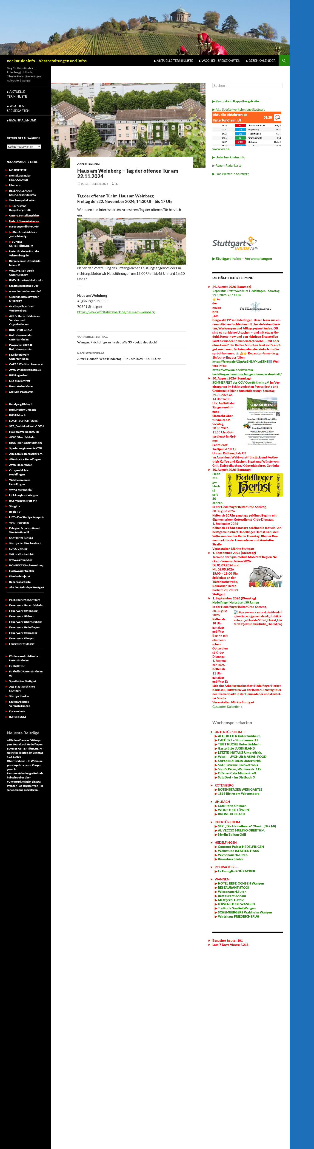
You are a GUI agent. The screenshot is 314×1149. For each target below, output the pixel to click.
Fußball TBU (17, 666)
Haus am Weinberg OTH (24, 431)
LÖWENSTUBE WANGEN (236, 904)
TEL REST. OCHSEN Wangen (243, 883)
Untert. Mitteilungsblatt (24, 215)
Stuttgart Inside (19, 696)
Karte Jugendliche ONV (24, 226)
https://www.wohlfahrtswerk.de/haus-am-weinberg (116, 312)
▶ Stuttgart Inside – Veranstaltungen (242, 258)
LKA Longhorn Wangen (23, 495)
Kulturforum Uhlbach (22, 409)
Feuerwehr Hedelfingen (24, 627)
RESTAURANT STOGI (233, 887)
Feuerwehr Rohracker (23, 633)
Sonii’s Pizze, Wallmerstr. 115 (239, 769)
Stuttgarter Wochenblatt (25, 543)
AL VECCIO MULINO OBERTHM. (241, 830)
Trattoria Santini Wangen (236, 908)
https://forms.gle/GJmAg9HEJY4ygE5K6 (240, 361)
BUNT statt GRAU (20, 329)
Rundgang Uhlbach (20, 404)
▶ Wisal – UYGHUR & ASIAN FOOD (240, 757)
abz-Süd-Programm (21, 391)
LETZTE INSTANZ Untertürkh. (240, 752)
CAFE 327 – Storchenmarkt (26, 364)
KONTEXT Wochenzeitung (26, 565)
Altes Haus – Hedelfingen (25, 459)
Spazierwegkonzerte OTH (25, 448)
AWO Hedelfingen (20, 464)
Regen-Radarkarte (228, 165)
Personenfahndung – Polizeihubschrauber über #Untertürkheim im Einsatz (25, 777)
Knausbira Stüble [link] (230, 859)
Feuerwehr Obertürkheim (25, 622)
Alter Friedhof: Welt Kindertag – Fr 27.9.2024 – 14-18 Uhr (119, 356)
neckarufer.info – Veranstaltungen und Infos (47, 60)
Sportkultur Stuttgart (22, 681)
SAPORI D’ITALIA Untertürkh (239, 761)
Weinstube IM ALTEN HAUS (238, 851)
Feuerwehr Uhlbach (21, 616)
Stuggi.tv (14, 506)
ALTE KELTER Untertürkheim (239, 736)
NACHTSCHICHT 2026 (23, 420)
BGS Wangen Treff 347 (23, 500)
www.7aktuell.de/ (20, 560)
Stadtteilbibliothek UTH (24, 285)
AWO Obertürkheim (22, 437)
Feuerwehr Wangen (21, 638)
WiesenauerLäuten (231, 891)
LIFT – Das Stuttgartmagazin (26, 517)
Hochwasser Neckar (21, 571)
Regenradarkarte (20, 582)
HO (220, 883)
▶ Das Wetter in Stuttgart (230, 174)
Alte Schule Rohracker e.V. (26, 453)
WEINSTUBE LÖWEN (233, 810)
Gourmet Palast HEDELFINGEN (241, 846)
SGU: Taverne (237, 765)
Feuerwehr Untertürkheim (26, 605)
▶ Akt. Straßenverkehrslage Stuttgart (238, 109)
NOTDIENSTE (18, 170)
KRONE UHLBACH (231, 814)
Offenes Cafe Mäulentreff (236, 773)
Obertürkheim (88, 164)
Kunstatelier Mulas (21, 386)
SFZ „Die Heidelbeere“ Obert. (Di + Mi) (247, 826)
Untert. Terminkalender (24, 221)
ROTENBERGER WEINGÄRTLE (240, 789)
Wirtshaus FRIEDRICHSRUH (238, 916)
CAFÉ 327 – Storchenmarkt (238, 740)
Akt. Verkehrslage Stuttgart (26, 587)
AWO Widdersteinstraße (25, 369)
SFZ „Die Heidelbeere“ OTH (26, 426)
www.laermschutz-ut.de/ (25, 291)
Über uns (14, 185)
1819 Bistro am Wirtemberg (238, 793)
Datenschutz (17, 711)
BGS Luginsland (18, 375)
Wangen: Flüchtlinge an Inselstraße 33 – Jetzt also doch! (117, 339)
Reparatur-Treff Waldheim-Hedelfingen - (240, 291)
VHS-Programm (19, 522)
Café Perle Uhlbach (231, 806)
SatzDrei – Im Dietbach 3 (236, 777)
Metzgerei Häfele (230, 900)
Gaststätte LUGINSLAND (236, 748)
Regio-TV (15, 511)
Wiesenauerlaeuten (233, 855)
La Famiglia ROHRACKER (236, 871)
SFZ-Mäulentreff (19, 380)
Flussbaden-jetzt (19, 576)
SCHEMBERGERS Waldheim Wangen (245, 912)
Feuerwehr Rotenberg (23, 610)
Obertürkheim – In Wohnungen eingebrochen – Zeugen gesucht (25, 765)
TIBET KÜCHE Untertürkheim (239, 744)
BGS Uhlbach (17, 415)
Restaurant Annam (231, 896)
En (116, 183)
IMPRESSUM (17, 717)
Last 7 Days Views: (226, 945)
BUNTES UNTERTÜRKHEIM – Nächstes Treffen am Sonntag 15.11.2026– (25, 753)
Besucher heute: (224, 940)
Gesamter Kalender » (227, 706)
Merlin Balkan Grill (232, 834)
